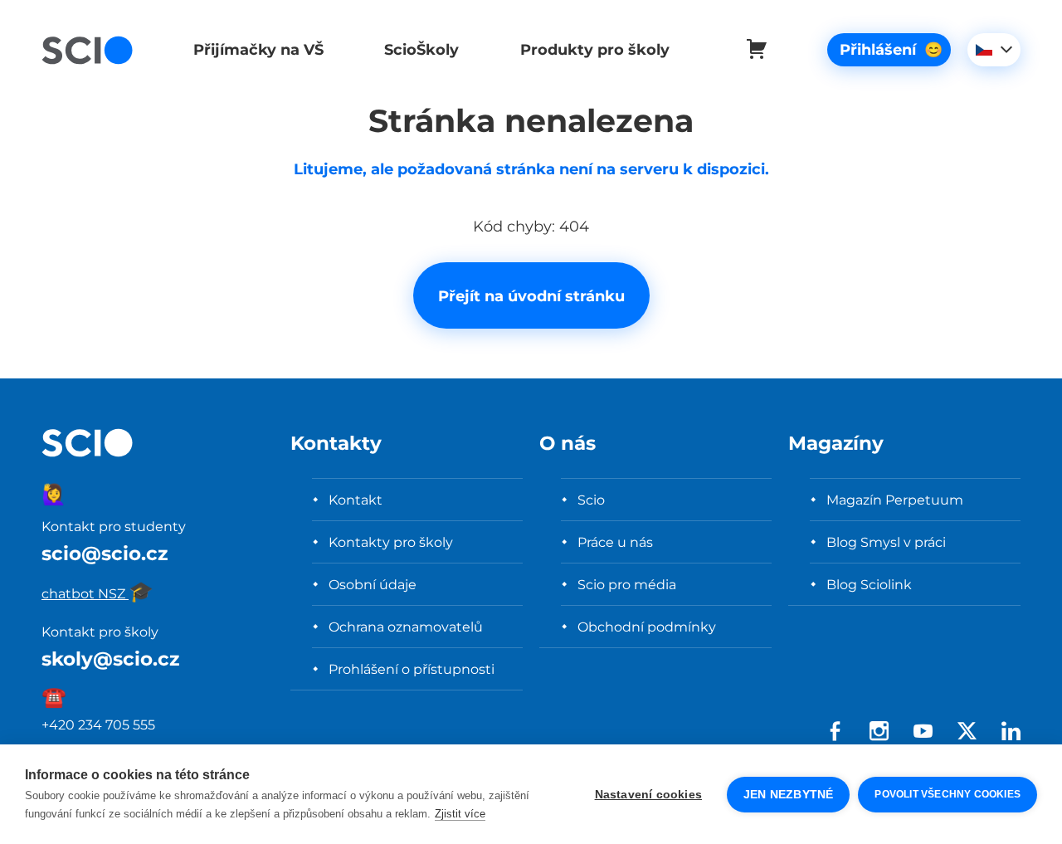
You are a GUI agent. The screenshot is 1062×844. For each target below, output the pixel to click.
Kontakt (355, 499)
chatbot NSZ (97, 593)
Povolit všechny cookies (947, 794)
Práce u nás (615, 541)
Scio (591, 499)
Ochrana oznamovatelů (406, 626)
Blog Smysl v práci (886, 541)
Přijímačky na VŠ (258, 49)
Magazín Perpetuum (894, 499)
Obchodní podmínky (646, 626)
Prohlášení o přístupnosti (411, 668)
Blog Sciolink (869, 584)
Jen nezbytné (788, 794)
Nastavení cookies (648, 794)
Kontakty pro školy (391, 541)
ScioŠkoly (421, 49)
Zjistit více (460, 813)
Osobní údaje (373, 584)
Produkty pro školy (595, 49)
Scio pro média (626, 584)
